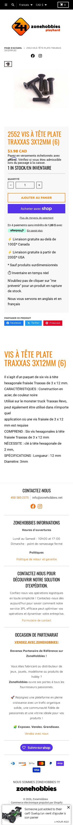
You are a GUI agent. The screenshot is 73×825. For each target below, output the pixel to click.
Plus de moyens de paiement (37, 217)
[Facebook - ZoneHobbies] (33, 56)
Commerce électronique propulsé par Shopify (36, 802)
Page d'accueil (13, 48)
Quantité (13, 179)
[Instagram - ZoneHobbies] (40, 56)
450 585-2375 (20, 497)
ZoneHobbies (40, 799)
